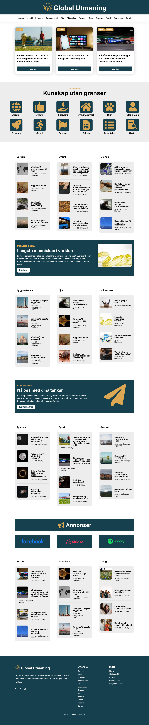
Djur (62, 18)
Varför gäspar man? (120, 301)
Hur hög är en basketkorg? (79, 481)
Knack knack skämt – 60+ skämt (123, 624)
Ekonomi (39, 18)
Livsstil (30, 18)
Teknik (108, 18)
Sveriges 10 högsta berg (123, 490)
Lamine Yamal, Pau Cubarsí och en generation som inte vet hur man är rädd (32, 58)
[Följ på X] (20, 689)
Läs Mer (23, 270)
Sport (91, 18)
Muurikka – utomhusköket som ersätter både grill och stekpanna (81, 189)
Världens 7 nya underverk (37, 338)
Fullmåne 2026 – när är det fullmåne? (38, 456)
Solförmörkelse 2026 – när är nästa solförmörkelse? (38, 474)
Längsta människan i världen (119, 319)
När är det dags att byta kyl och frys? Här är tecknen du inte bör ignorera (81, 170)
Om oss (112, 677)
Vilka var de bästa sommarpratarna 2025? (122, 574)
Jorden (21, 18)
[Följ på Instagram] (25, 689)
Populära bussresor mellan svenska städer (80, 223)
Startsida (113, 671)
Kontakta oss (114, 680)
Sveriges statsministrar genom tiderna (121, 474)
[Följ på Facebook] (16, 689)
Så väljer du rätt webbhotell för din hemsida (39, 614)
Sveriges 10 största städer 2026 (121, 439)
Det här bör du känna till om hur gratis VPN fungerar (38, 574)
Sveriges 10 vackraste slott (38, 356)
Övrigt (128, 18)
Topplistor (118, 18)
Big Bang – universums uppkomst (36, 492)
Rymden (82, 18)
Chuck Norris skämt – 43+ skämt (123, 608)
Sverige (99, 18)
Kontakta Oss (26, 407)
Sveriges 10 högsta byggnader (39, 301)
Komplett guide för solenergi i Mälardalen (123, 223)
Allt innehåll (114, 674)
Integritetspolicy (115, 684)
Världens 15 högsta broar (39, 320)
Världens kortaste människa (122, 336)
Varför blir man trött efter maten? (122, 353)
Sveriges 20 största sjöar (120, 457)
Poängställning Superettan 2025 (80, 497)
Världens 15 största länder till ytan (39, 169)
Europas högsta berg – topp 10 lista (39, 221)
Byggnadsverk (52, 18)
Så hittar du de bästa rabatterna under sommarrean (123, 169)
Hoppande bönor (38, 185)
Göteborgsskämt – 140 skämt (122, 591)
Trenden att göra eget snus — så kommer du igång (80, 206)
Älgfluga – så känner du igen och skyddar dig (81, 356)
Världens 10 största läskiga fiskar (79, 321)
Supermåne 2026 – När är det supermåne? (39, 439)
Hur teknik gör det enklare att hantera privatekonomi (122, 187)
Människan (71, 18)
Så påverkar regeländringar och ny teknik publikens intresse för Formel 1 (114, 58)
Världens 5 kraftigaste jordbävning (36, 204)
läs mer (33, 69)
